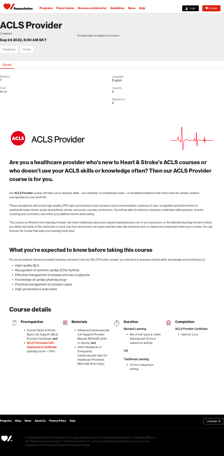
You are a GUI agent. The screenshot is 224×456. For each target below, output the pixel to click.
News (132, 8)
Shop (18, 420)
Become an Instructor (92, 8)
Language (215, 422)
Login (193, 8)
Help (142, 8)
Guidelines (117, 8)
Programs (46, 8)
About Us (40, 420)
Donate (213, 8)
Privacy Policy (57, 420)
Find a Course (65, 8)
